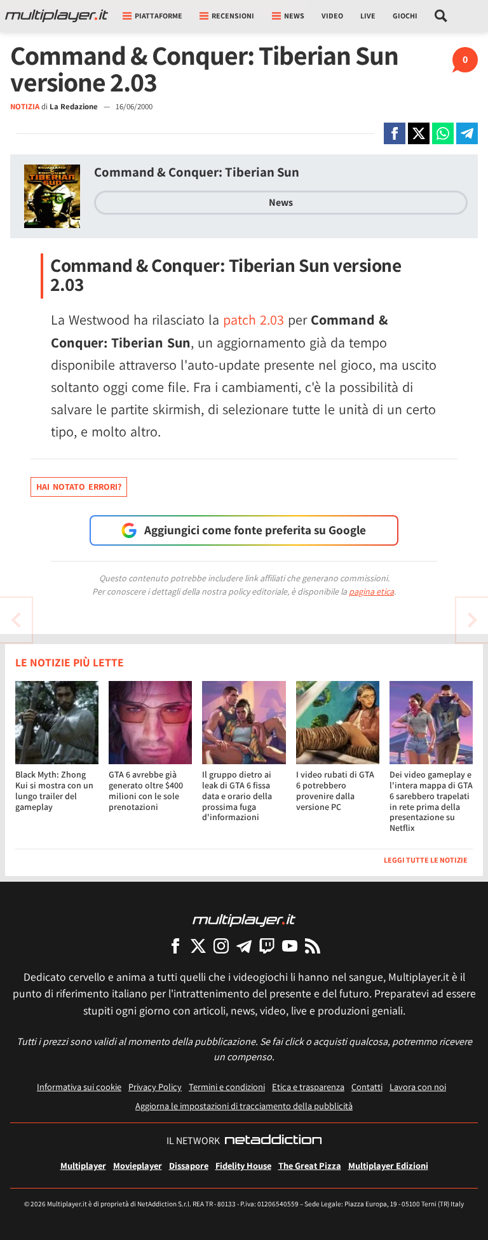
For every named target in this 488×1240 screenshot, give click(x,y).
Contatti (367, 1087)
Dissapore (188, 1165)
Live (368, 15)
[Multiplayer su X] (198, 946)
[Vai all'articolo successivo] (16, 620)
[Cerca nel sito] (441, 16)
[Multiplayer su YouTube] (289, 946)
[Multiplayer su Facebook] (175, 946)
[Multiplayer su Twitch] (266, 946)
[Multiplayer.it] (56, 16)
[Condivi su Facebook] (394, 133)
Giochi (405, 15)
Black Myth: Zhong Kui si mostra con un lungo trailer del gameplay (54, 790)
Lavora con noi (418, 1087)
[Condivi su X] (419, 133)
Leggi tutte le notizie (426, 860)
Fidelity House (243, 1165)
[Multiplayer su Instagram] (221, 946)
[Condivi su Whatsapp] (443, 133)
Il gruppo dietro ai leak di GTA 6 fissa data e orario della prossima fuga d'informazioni (237, 796)
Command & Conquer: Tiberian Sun (196, 171)
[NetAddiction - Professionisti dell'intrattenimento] (273, 1141)
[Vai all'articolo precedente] (472, 620)
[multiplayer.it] (244, 919)
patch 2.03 (253, 319)
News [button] (294, 15)
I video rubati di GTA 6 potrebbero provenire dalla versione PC (335, 790)
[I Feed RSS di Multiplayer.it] (312, 946)
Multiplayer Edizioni (388, 1165)
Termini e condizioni (227, 1087)
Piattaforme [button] (158, 15)
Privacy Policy (155, 1087)
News (281, 202)
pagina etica (371, 591)
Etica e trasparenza (308, 1087)
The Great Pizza (309, 1165)
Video (332, 15)
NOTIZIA (24, 106)
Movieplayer (137, 1165)
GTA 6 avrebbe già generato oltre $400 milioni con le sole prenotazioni (146, 790)
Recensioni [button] (233, 15)
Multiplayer (83, 1165)
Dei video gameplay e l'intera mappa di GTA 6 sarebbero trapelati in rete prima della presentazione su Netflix (431, 801)
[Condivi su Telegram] (467, 133)
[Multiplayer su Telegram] (244, 946)
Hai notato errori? (78, 486)
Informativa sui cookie (79, 1087)
